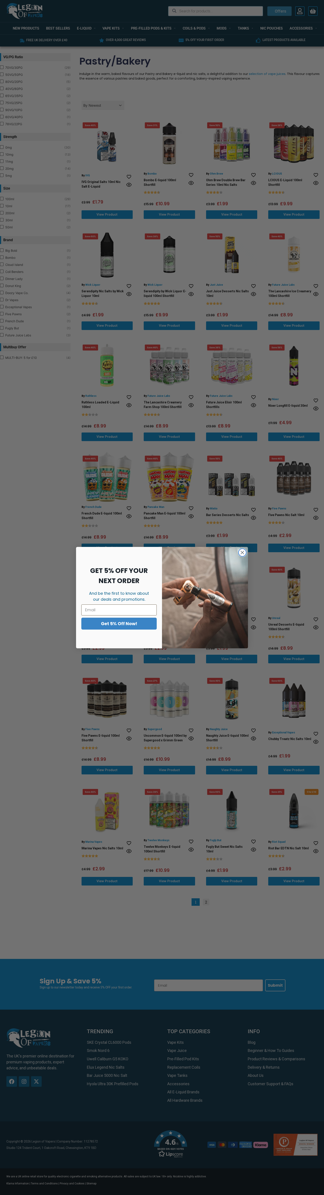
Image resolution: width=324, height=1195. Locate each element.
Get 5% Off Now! (119, 624)
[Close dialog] (242, 552)
